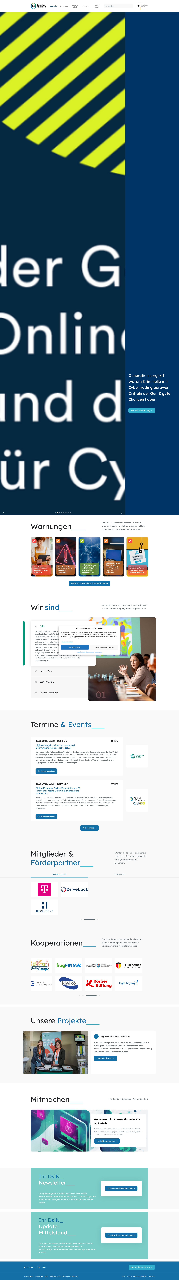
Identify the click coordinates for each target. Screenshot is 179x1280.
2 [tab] (57, 774)
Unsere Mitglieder (59, 1136)
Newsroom (64, 6)
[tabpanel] (89, 393)
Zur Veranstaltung (48, 1033)
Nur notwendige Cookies (104, 647)
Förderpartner (119, 1136)
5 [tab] (63, 774)
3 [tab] (59, 774)
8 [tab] (70, 774)
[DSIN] (39, 6)
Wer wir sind (97, 6)
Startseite (53, 6)
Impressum (98, 652)
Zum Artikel (136, 409)
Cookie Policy (81, 652)
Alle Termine (88, 1090)
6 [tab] (66, 774)
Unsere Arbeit (75, 6)
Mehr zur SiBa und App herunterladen (88, 845)
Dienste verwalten (67, 642)
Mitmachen (86, 6)
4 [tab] (61, 774)
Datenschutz (90, 652)
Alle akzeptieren (75, 647)
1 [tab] (55, 774)
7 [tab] (68, 774)
